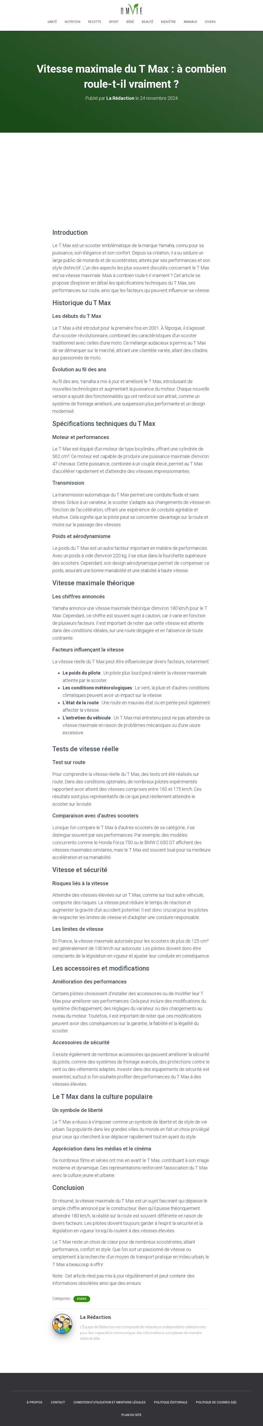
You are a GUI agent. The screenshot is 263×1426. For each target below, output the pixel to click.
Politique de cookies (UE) (216, 1402)
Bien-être (168, 22)
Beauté (147, 22)
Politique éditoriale (170, 1402)
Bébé (130, 22)
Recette (94, 22)
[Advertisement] (131, 171)
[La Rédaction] (62, 1323)
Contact (58, 1402)
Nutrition (72, 22)
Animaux (190, 22)
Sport (114, 22)
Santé (52, 22)
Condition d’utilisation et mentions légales (109, 1402)
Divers (210, 22)
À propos (34, 1402)
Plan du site (131, 1415)
